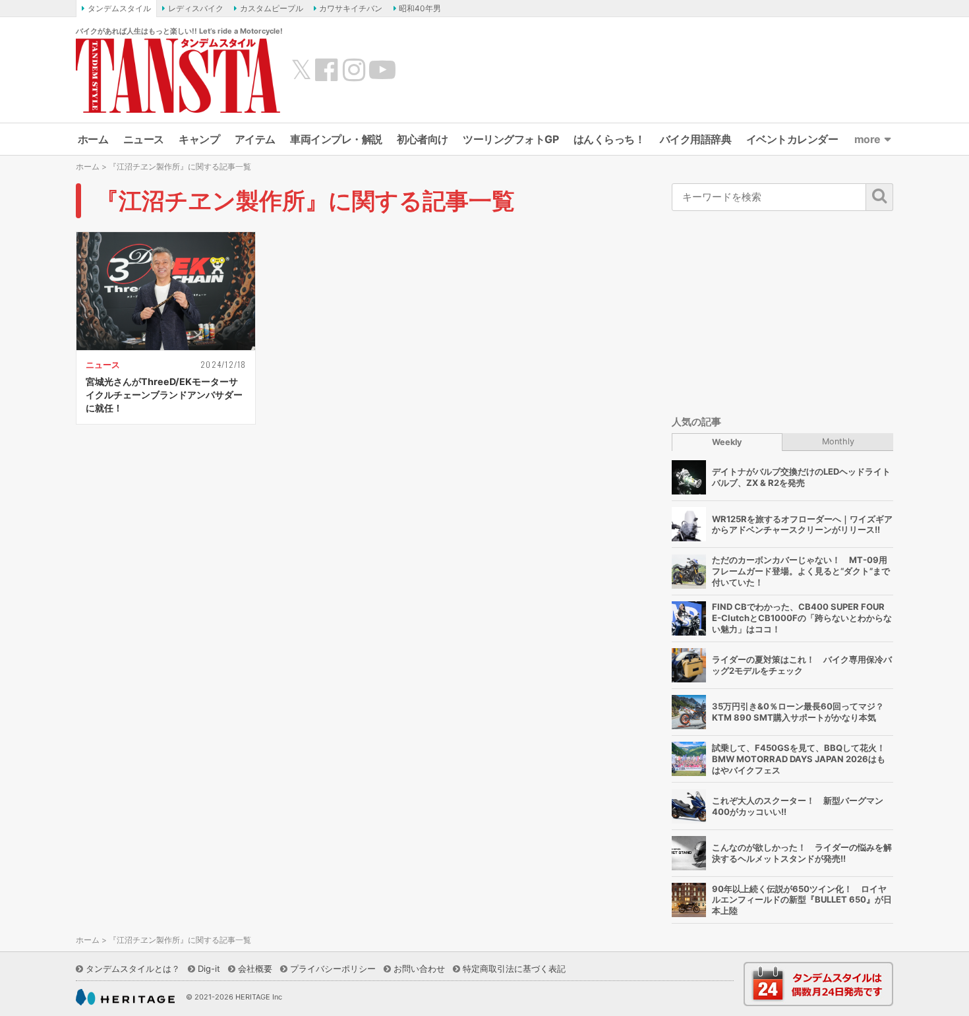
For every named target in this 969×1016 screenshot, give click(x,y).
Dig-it (209, 968)
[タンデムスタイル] (178, 75)
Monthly (838, 441)
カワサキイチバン (350, 8)
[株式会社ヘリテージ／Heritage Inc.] (125, 997)
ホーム (93, 139)
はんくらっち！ (609, 139)
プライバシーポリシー (333, 968)
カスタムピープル (271, 8)
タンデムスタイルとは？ (133, 968)
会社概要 (255, 968)
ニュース (143, 139)
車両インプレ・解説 (336, 139)
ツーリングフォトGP (510, 139)
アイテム (255, 139)
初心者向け (422, 139)
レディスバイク (195, 8)
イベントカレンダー (792, 139)
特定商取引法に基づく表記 (514, 968)
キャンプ (199, 139)
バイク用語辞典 (696, 139)
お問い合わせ (419, 968)
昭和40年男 (420, 8)
